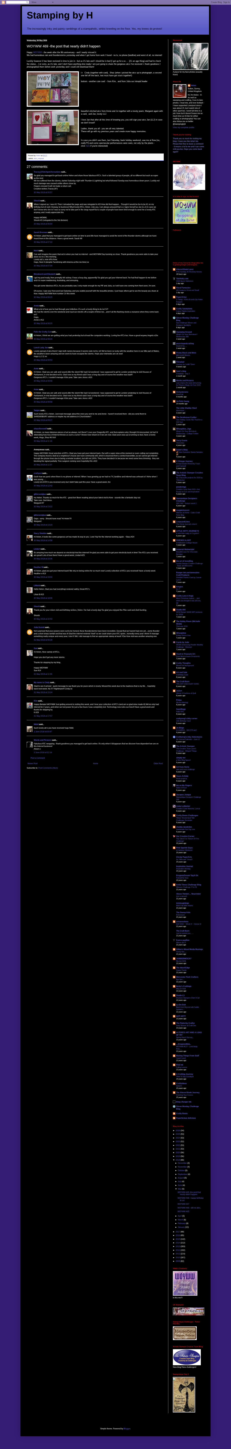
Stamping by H (60, 15)
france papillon (182, 940)
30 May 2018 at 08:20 (43, 323)
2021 (178, 1149)
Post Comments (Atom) (48, 768)
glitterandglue (40, 494)
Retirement (180, 915)
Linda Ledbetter (183, 806)
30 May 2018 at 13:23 (43, 525)
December (182, 1163)
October (181, 1170)
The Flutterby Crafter (185, 1023)
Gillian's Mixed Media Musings (189, 949)
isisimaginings (182, 903)
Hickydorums (182, 392)
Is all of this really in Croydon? (187, 533)
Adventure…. (181, 410)
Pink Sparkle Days (184, 848)
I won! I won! (181, 1058)
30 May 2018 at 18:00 (43, 577)
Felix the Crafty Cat (42, 332)
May (180, 1189)
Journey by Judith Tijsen (185, 364)
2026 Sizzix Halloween (184, 281)
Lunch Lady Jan (41, 348)
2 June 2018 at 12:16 (43, 752)
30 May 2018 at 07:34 (43, 266)
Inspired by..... (181, 346)
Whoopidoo (181, 633)
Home (95, 763)
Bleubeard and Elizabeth (44, 274)
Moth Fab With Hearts (184, 905)
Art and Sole (181, 672)
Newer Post (32, 763)
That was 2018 (181, 626)
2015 (178, 1239)
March (181, 1220)
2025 (178, 1134)
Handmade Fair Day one (185, 829)
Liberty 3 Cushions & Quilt (186, 693)
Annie (36, 306)
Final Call (179, 394)
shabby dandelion (184, 827)
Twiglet (37, 410)
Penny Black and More (186, 353)
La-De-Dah (181, 1005)
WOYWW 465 (183, 1211)
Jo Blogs (180, 728)
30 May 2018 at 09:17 (43, 420)
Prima (179, 700)
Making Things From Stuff (187, 1056)
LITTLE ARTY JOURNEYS (187, 531)
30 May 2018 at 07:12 (43, 242)
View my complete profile (183, 127)
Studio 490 (181, 610)
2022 (178, 1145)
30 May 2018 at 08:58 (43, 381)
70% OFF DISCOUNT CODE (187, 684)
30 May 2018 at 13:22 (43, 507)
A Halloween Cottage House (186, 543)
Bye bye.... (180, 979)
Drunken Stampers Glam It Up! (188, 998)
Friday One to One (183, 635)
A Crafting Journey (184, 1074)
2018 (178, 1160)
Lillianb (37, 585)
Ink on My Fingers (184, 785)
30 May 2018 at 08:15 (43, 297)
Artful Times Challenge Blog (188, 885)
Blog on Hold (181, 989)
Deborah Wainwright (185, 549)
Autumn (179, 1086)
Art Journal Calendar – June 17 (188, 739)
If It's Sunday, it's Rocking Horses (189, 272)
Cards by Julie (182, 642)
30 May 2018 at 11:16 (43, 441)
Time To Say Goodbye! (185, 1076)
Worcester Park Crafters (187, 977)
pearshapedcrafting (185, 343)
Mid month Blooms (183, 355)
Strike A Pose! (181, 788)
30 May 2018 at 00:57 (43, 192)
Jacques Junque (183, 795)
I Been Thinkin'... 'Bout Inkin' (188, 894)
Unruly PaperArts (184, 857)
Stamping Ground (184, 332)
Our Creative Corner (185, 836)
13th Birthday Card (183, 721)
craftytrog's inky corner (186, 718)
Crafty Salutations (184, 309)
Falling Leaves (181, 1067)
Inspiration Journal (184, 866)
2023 (178, 1141)
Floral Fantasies (183, 288)
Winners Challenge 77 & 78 (186, 887)
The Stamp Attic (183, 912)
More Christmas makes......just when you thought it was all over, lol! (188, 600)
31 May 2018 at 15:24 (43, 692)
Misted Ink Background (185, 665)
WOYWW (37, 52)
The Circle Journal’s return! (186, 524)
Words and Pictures (42, 740)
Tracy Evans (181, 440)
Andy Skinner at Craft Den (186, 1025)
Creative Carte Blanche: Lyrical (188, 809)
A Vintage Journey (184, 461)
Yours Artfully (182, 776)
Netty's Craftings (183, 986)
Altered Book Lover (185, 269)
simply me (180, 758)
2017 (178, 1232)
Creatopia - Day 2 (183, 374)
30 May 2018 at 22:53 (43, 619)
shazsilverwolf (40, 429)
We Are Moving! (182, 702)
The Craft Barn (182, 681)
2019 (178, 1156)
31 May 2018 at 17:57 (43, 716)
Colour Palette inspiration (185, 311)
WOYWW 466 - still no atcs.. (189, 1208)
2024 (178, 1138)
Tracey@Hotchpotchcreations (47, 172)
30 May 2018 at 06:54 (43, 224)
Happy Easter (181, 970)
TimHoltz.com (182, 279)
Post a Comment (38, 758)
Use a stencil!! (181, 896)
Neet (36, 251)
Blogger (127, 1429)
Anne (36, 368)
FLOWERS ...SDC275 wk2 (186, 730)
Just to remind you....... (185, 933)
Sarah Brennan (40, 232)
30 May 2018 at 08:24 (43, 339)
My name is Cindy (42, 682)
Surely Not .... (181, 952)
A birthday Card (182, 675)
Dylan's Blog (181, 450)
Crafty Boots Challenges (187, 815)
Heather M (38, 567)
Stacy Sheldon (40, 533)
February (182, 1223)
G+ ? (178, 589)
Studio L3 (180, 995)
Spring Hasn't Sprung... (185, 1037)
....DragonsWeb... (183, 1044)
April (180, 1216)
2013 (178, 1246)
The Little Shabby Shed (186, 408)
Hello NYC (180, 712)
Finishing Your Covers (184, 1095)
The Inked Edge (183, 968)
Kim (35, 701)
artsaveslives (182, 922)
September (183, 1174)
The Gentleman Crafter (186, 417)
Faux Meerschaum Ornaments (188, 656)
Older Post (158, 763)
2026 (178, 1130)
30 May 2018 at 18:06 (43, 598)
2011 (178, 1254)
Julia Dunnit (39, 627)
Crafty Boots (182, 1113)
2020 (178, 1152)
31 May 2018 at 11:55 (43, 674)
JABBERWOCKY (183, 958)
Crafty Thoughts (183, 663)
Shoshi (37, 201)
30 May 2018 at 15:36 (43, 559)
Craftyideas (181, 1083)
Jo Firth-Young (182, 401)
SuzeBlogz (181, 709)
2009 (178, 1261)
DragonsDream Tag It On (187, 875)
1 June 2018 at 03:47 (43, 731)
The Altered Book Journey (188, 1092)
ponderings (181, 487)
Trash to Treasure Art (185, 654)
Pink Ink (179, 1065)
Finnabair (180, 362)
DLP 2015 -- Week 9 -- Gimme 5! (188, 924)
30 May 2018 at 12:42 (43, 486)
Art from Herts (182, 767)
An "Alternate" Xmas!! (184, 859)
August (181, 1178)
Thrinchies (180, 443)
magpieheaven (182, 510)
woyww (41, 158)
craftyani (38, 473)
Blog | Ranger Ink (183, 1102)
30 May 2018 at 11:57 (43, 465)
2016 (178, 1235)
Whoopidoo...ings (183, 429)
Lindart (37, 549)
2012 (178, 1250)
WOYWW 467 (183, 1204)
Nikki (36, 724)
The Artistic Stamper (185, 746)
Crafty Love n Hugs (184, 596)
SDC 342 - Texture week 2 (186, 503)
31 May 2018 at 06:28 (43, 640)
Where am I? (181, 942)
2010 (178, 1257)
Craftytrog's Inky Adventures (189, 737)
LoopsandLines (183, 522)
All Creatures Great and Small (187, 290)
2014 (178, 1243)
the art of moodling (184, 561)
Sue (35, 648)
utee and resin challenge (185, 769)
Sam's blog (181, 371)
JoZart (179, 691)
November (182, 1167)
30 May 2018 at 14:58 (43, 540)
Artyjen (179, 587)
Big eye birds (181, 961)
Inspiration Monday (183, 869)
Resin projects (181, 778)
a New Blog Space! (183, 760)
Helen (193, 85)
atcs (35, 158)
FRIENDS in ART (183, 540)
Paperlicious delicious (186, 1118)
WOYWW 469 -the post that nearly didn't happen (189, 1193)
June (180, 1185)
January (181, 1227)
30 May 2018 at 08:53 (43, 360)
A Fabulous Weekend (184, 850)
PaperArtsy (181, 297)
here (88, 146)
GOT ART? (181, 1016)
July (180, 1181)
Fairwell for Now (182, 878)
